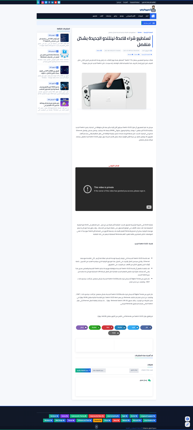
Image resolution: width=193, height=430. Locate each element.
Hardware (53, 416)
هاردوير (95, 16)
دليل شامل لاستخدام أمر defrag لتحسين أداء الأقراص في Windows (49, 105)
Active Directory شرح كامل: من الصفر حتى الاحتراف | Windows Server (49, 57)
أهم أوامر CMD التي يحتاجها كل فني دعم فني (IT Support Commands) (49, 41)
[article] (96, 345)
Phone (106, 420)
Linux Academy (148, 420)
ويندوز (121, 16)
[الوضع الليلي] (187, 418)
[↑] (96, 426)
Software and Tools (83, 420)
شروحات (140, 16)
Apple (123, 416)
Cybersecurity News (96, 416)
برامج (115, 16)
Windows (47, 420)
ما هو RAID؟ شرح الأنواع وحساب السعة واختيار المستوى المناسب (49, 88)
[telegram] (58, 2)
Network (125, 420)
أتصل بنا (126, 2)
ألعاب (101, 16)
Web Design (59, 420)
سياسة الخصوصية (134, 2)
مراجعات (108, 16)
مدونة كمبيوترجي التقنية (133, 428)
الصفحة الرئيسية (148, 32)
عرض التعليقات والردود (82, 370)
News (115, 420)
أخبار (147, 16)
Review (130, 54)
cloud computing (112, 416)
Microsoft (136, 420)
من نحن (119, 2)
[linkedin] (52, 2)
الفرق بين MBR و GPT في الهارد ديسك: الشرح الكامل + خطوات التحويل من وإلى (49, 73)
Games (140, 32)
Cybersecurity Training (78, 416)
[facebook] (49, 2)
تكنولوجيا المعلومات (147, 416)
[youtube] (55, 2)
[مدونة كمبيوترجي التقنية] (143, 8)
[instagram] (42, 2)
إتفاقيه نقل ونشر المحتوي (148, 2)
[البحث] (38, 2)
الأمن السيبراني (130, 16)
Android (133, 416)
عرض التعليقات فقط (98, 370)
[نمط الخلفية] (187, 424)
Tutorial (70, 420)
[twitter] (46, 2)
